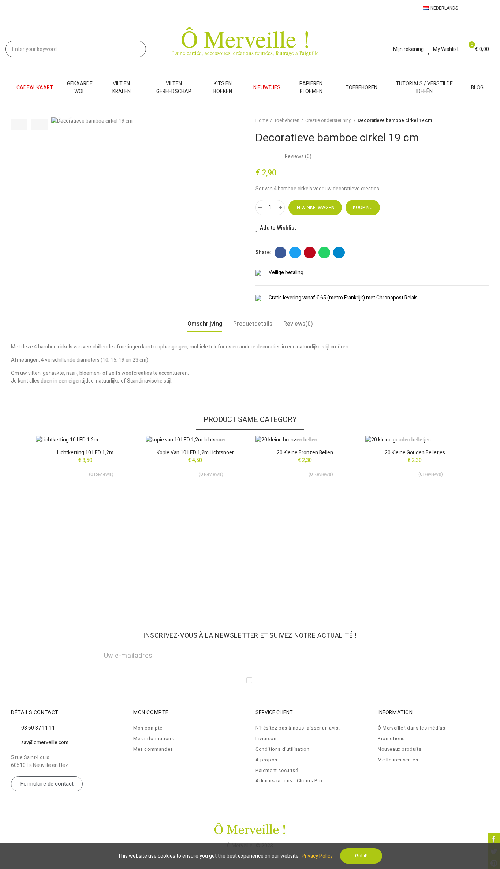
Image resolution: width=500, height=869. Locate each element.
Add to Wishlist (278, 228)
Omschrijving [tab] (204, 324)
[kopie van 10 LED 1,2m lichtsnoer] (195, 440)
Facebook (280, 252)
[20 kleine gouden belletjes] (414, 440)
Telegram (339, 252)
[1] (400, 656)
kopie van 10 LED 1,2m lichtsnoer (195, 452)
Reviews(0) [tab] (298, 324)
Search (134, 49)
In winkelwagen (315, 207)
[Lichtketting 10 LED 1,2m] (85, 440)
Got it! (361, 855)
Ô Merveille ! (245, 38)
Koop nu (363, 207)
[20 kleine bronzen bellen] (304, 440)
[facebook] (494, 839)
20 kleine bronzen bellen (305, 452)
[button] (19, 124)
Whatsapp (324, 252)
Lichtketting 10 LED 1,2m (85, 452)
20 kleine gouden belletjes (415, 452)
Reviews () (298, 156)
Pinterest (310, 252)
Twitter (295, 252)
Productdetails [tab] (252, 324)
